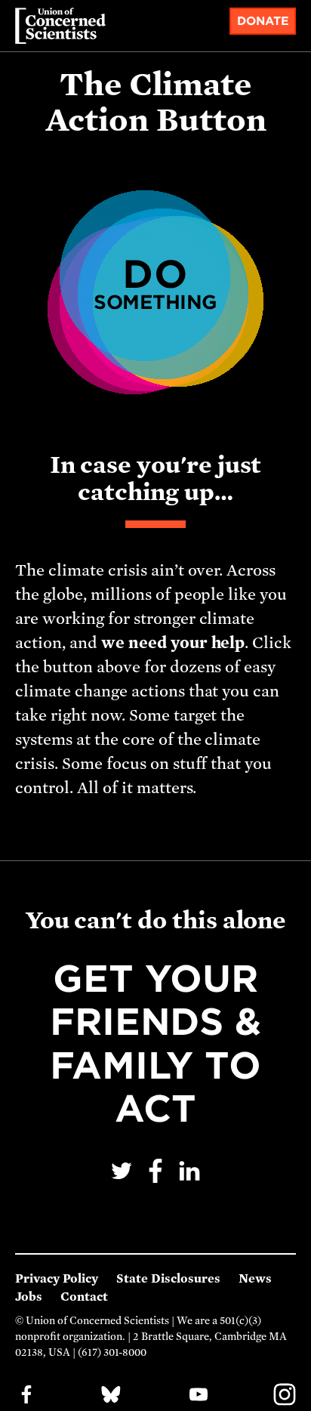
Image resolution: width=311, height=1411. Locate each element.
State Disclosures (168, 1279)
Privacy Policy (56, 1279)
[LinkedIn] (189, 1181)
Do (155, 282)
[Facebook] (157, 1181)
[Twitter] (123, 1181)
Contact (84, 1297)
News (255, 1279)
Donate (263, 21)
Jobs (28, 1297)
